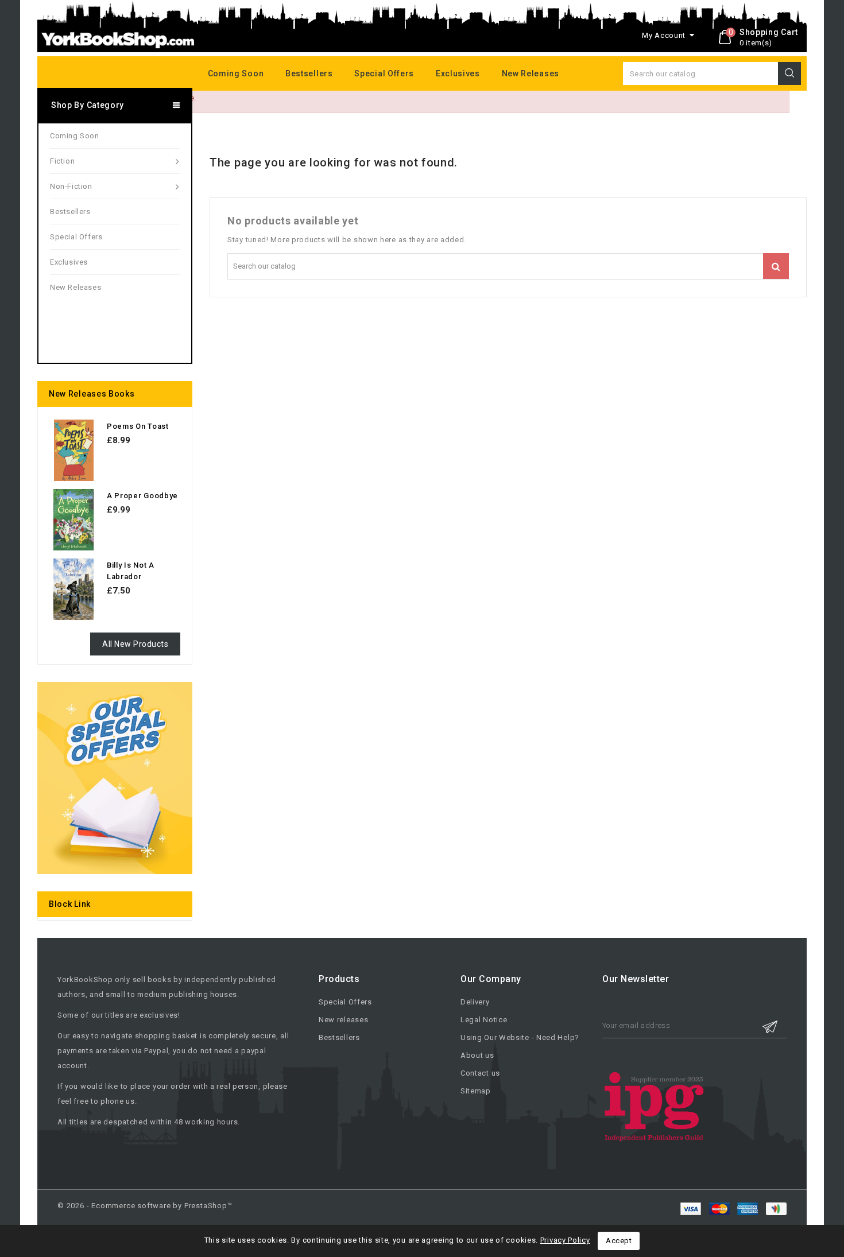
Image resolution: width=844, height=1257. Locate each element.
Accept (619, 1240)
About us (477, 1055)
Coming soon (236, 73)
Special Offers (345, 1002)
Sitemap (475, 1091)
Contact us (480, 1073)
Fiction (62, 161)
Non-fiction (71, 186)
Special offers (384, 73)
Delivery (475, 1002)
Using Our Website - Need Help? (519, 1037)
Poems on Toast (138, 426)
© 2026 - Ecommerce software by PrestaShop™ (145, 1205)
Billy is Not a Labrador (130, 571)
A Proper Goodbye (142, 495)
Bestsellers (309, 73)
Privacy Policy (565, 1240)
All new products (135, 644)
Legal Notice (483, 1019)
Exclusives (458, 73)
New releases (530, 73)
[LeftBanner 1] (114, 778)
